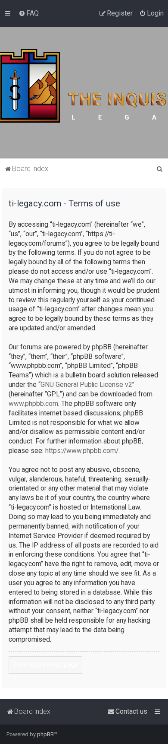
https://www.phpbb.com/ (81, 451)
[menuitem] (29, 13)
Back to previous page (45, 664)
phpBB (45, 734)
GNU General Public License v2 (86, 385)
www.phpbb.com (33, 404)
